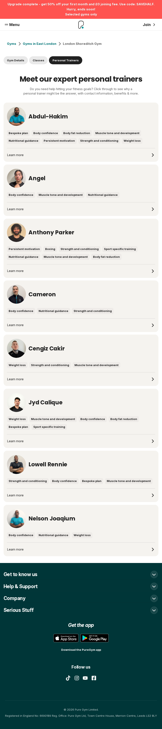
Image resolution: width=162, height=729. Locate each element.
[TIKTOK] (68, 678)
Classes (38, 60)
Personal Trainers (66, 60)
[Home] (81, 25)
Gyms (11, 44)
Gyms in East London (39, 44)
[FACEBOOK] (93, 678)
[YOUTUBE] (85, 678)
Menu (14, 24)
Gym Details (15, 60)
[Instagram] (76, 678)
